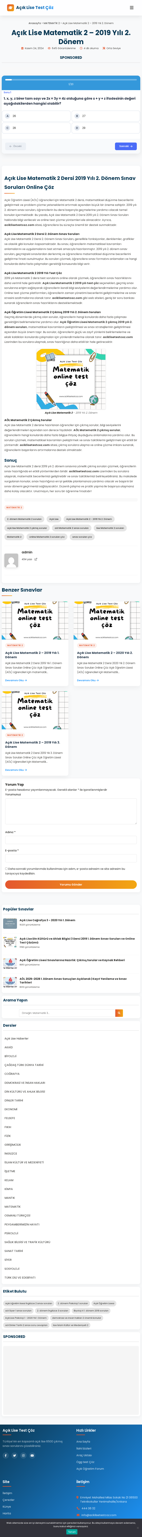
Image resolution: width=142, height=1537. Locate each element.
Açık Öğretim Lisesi (104, 1303)
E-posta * (12, 850)
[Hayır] (137, 1528)
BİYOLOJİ (10, 1056)
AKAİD (9, 1047)
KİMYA (9, 1189)
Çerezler (9, 1500)
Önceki (17, 146)
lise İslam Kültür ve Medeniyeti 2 (70, 1325)
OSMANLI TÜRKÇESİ (17, 1215)
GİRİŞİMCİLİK (13, 1145)
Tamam (72, 1531)
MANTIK (10, 1198)
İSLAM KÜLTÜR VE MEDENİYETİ (24, 1162)
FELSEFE (10, 1118)
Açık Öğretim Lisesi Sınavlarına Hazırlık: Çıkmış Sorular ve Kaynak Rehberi (72, 960)
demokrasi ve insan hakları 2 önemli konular (76, 1317)
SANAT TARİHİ (14, 1251)
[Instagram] (23, 1455)
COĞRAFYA (12, 1074)
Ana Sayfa (83, 1442)
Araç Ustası (84, 1455)
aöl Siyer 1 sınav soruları (18, 1310)
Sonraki (124, 146)
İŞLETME (10, 1171)
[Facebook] (6, 1455)
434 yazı (27, 559)
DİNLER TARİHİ (14, 1100)
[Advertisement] (71, 1380)
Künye (7, 1507)
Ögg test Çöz (85, 1462)
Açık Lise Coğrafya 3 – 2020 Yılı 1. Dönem (47, 920)
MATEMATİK (13, 1207)
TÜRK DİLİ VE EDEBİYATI (20, 1278)
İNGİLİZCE (11, 1154)
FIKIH (8, 1127)
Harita (7, 1513)
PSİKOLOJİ (11, 1233)
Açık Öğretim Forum (90, 1469)
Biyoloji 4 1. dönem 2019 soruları (91, 1310)
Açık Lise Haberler (17, 1039)
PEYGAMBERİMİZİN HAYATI (22, 1224)
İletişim (7, 1493)
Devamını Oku (14, 680)
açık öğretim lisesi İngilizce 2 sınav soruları (28, 1303)
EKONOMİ (11, 1109)
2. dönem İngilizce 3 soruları (52, 1310)
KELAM (9, 1180)
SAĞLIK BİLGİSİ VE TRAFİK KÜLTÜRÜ (27, 1242)
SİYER (8, 1260)
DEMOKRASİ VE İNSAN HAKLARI (25, 1083)
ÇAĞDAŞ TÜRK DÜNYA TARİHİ (24, 1065)
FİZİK (8, 1136)
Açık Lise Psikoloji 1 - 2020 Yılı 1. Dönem (26, 1317)
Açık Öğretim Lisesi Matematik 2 (28, 312)
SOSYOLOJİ (12, 1269)
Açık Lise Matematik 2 (59, 412)
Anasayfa (35, 23)
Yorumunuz (13, 794)
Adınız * (10, 832)
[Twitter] (14, 1455)
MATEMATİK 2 (52, 23)
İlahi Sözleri (83, 1449)
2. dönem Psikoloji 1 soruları (73, 1303)
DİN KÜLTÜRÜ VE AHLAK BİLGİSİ (25, 1092)
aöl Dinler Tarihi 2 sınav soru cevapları (26, 1325)
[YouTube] (32, 1455)
